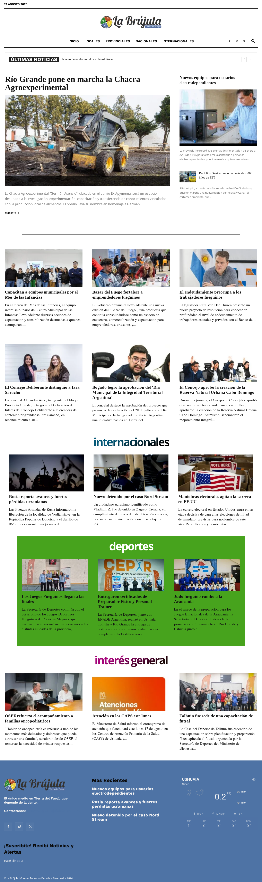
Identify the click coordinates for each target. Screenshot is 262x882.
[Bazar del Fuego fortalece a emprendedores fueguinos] (131, 268)
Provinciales (117, 41)
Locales (92, 41)
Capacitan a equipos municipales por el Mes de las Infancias (41, 295)
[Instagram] (237, 41)
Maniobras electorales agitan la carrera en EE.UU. (94, 59)
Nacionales (146, 41)
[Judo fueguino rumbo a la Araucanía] (207, 575)
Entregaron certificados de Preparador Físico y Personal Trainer (125, 601)
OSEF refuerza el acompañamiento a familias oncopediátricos (39, 718)
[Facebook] (230, 41)
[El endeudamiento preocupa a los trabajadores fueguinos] (218, 268)
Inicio (74, 41)
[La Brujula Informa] (131, 22)
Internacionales (178, 41)
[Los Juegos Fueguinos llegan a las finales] (55, 575)
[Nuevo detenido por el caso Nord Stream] (131, 472)
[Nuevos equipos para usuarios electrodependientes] (218, 117)
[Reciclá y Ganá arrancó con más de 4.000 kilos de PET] (188, 176)
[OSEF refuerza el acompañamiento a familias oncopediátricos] (43, 692)
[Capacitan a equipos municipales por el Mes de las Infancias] (43, 268)
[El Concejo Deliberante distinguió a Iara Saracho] (43, 363)
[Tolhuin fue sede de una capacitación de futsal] (218, 692)
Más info (10, 212)
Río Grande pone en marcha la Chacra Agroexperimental (72, 83)
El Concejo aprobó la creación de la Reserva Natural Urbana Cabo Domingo (217, 390)
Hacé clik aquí (13, 861)
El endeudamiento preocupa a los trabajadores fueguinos (210, 295)
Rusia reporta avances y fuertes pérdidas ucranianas (38, 499)
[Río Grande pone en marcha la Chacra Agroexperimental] (87, 140)
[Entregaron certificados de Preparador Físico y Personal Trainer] (131, 575)
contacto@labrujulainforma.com (53, 811)
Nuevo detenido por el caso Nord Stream (131, 496)
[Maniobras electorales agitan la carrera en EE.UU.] (215, 472)
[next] (250, 59)
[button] (253, 42)
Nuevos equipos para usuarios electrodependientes (207, 80)
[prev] (244, 59)
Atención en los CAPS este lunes (121, 715)
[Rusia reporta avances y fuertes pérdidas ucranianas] (46, 472)
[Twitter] (244, 41)
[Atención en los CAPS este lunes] (131, 692)
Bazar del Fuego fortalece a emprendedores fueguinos (117, 295)
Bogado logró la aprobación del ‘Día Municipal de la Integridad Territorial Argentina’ (127, 392)
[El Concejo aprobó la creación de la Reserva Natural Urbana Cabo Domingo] (218, 363)
